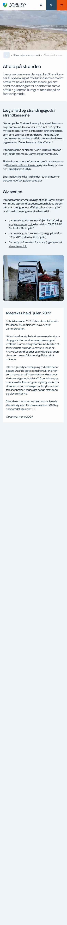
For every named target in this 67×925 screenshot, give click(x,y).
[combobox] (41, 5)
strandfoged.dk (18, 246)
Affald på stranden (53, 55)
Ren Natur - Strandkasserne (22, 165)
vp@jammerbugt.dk (21, 224)
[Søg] (51, 5)
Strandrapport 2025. (19, 169)
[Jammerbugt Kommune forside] (15, 5)
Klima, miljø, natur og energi (27, 55)
